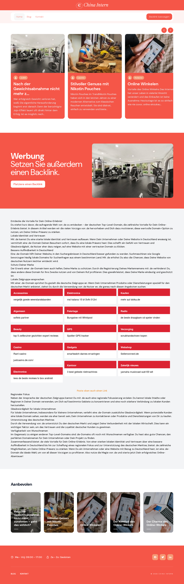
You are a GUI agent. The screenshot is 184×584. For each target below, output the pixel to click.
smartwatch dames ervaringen (83, 353)
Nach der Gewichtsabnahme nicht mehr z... (36, 88)
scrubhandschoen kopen (134, 335)
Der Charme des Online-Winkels (157, 523)
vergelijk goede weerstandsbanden (32, 299)
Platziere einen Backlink (27, 184)
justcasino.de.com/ (23, 360)
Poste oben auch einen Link (92, 390)
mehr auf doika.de (130, 299)
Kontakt (40, 16)
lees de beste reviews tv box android (33, 378)
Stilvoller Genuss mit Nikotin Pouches (90, 86)
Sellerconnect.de (130, 353)
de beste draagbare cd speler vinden (140, 317)
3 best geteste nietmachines (82, 371)
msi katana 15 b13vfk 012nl (82, 299)
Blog (29, 16)
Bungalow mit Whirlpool (79, 317)
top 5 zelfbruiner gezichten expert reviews (35, 335)
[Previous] (164, 30)
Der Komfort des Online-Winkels (124, 523)
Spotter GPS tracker (78, 335)
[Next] (170, 30)
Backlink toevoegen (159, 16)
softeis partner (21, 317)
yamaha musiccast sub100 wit (137, 371)
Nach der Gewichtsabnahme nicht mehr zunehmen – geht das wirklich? (26, 518)
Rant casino (19, 353)
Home (19, 16)
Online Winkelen (143, 83)
